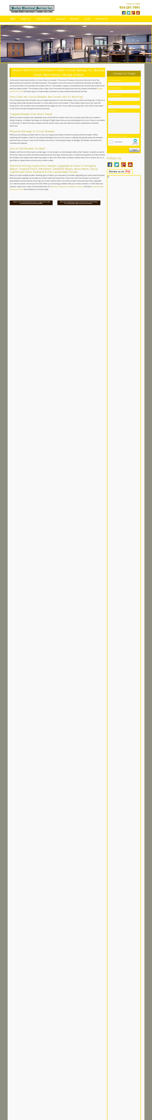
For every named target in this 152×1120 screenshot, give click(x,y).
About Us (25, 19)
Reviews (75, 19)
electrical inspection (58, 186)
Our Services (43, 19)
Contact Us (102, 19)
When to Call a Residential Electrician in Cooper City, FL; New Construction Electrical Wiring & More (31, 202)
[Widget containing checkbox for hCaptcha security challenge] (123, 142)
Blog (87, 19)
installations (72, 186)
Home (12, 19)
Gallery (60, 19)
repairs (80, 186)
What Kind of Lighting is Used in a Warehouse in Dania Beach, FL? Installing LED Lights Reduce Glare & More (79, 202)
